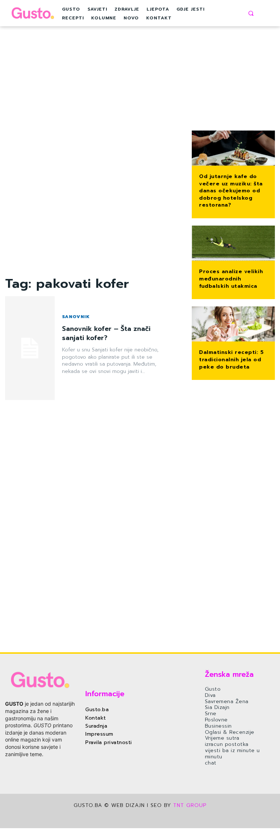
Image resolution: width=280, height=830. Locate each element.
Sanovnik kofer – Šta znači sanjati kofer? (106, 333)
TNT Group (189, 805)
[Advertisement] (93, 165)
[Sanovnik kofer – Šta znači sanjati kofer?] (30, 348)
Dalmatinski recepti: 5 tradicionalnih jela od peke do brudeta (231, 359)
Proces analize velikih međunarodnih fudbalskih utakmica (231, 279)
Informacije (104, 693)
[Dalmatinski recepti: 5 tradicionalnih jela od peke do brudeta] (233, 324)
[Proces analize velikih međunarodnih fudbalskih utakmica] (233, 244)
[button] (251, 13)
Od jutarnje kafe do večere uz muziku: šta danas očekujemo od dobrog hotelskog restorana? (231, 191)
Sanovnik (76, 316)
